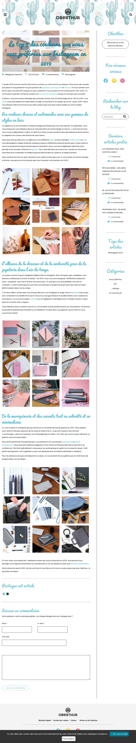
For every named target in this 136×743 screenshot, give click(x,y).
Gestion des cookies (61, 720)
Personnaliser (69, 739)
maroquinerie (56, 88)
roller (78, 140)
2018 (4, 102)
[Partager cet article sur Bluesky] (7, 594)
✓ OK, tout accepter (119, 734)
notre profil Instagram (48, 94)
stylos (52, 140)
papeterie (46, 88)
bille (85, 140)
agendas (34, 149)
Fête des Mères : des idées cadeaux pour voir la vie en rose (114, 171)
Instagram (71, 75)
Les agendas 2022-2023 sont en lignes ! (113, 150)
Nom (4, 623)
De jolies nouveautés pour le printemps (115, 192)
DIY (115, 284)
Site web (5, 637)
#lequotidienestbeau (80, 564)
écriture (67, 88)
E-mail (41, 623)
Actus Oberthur (115, 279)
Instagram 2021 (116, 253)
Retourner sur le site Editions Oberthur (115, 44)
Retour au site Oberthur (88, 720)
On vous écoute (115, 293)
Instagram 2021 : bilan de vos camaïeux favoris (114, 211)
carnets (33, 299)
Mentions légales (45, 720)
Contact (73, 720)
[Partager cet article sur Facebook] (4, 594)
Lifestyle (115, 288)
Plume (72, 140)
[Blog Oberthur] (68, 19)
